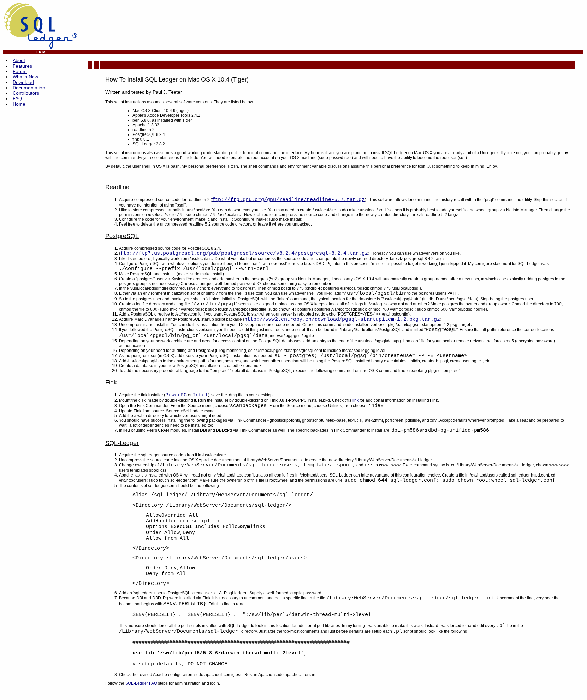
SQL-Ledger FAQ (141, 683)
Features (22, 66)
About (19, 60)
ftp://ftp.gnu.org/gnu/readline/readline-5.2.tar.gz (288, 200)
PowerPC (176, 395)
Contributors (26, 93)
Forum (20, 71)
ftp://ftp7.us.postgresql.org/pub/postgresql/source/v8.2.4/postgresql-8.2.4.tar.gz (244, 253)
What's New (25, 76)
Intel (200, 395)
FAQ (17, 98)
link (355, 400)
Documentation (29, 87)
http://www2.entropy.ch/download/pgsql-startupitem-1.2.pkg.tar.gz (342, 319)
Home (19, 104)
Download (23, 82)
